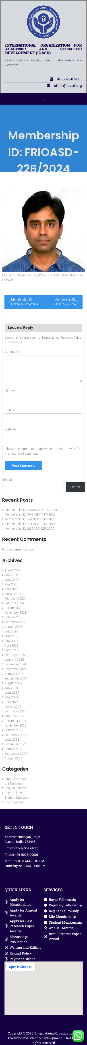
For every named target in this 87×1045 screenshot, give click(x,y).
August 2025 (13, 626)
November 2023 (15, 725)
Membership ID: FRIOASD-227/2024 (62, 302)
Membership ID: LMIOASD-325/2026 (29, 528)
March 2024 (12, 706)
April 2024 (11, 702)
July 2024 (11, 688)
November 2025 (15, 612)
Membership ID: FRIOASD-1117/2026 (30, 514)
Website (10, 429)
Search (7, 479)
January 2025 (14, 659)
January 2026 (14, 603)
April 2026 (11, 589)
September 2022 (15, 753)
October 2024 (13, 673)
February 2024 (14, 711)
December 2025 (15, 608)
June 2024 (11, 692)
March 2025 (12, 650)
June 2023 (11, 739)
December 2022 (15, 744)
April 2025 (11, 645)
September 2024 (15, 678)
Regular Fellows (15, 788)
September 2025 (15, 622)
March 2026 (12, 594)
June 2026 (11, 579)
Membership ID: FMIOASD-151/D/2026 (31, 510)
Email (9, 410)
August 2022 (13, 758)
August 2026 (13, 570)
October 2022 (13, 749)
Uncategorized (14, 802)
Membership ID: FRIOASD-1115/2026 (30, 524)
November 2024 (15, 669)
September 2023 (15, 735)
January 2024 (14, 716)
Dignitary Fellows (16, 779)
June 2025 (11, 636)
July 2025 (11, 631)
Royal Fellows (13, 793)
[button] (43, 99)
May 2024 (11, 697)
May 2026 (11, 584)
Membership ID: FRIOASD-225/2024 (24, 302)
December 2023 (15, 720)
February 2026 (14, 598)
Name (10, 390)
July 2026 (11, 575)
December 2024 (15, 664)
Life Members (13, 783)
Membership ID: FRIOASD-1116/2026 (30, 519)
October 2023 (13, 730)
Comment (13, 351)
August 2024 (13, 683)
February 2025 (14, 655)
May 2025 (11, 641)
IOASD (54, 275)
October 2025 (13, 617)
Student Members (16, 797)
